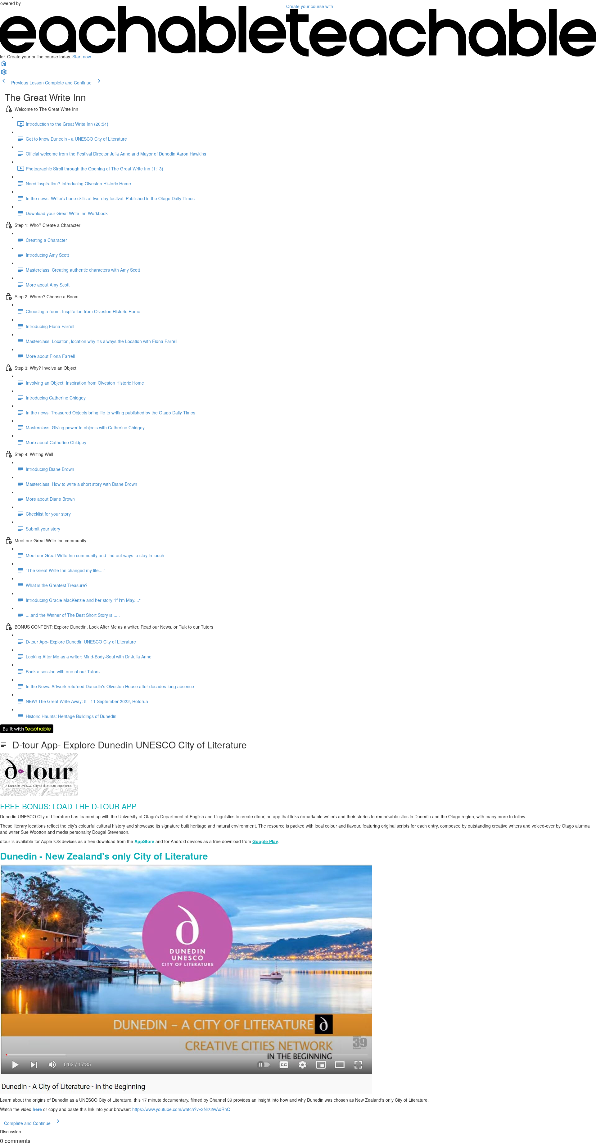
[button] (3, 65)
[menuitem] (3, 74)
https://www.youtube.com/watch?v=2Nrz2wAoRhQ (181, 1109)
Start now (81, 56)
